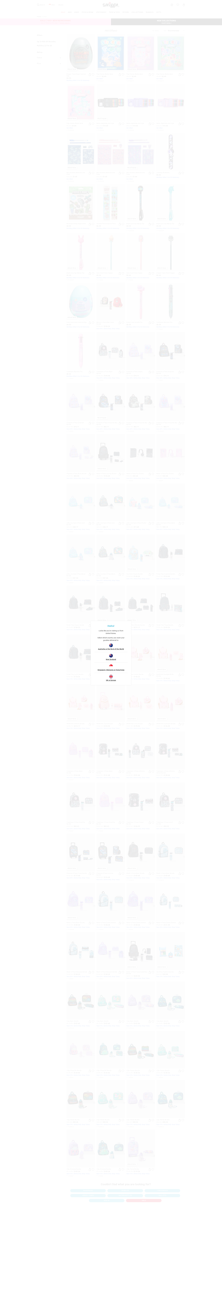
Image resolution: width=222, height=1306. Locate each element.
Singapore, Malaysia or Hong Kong (111, 670)
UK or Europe (111, 680)
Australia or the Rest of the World (111, 649)
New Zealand (111, 659)
